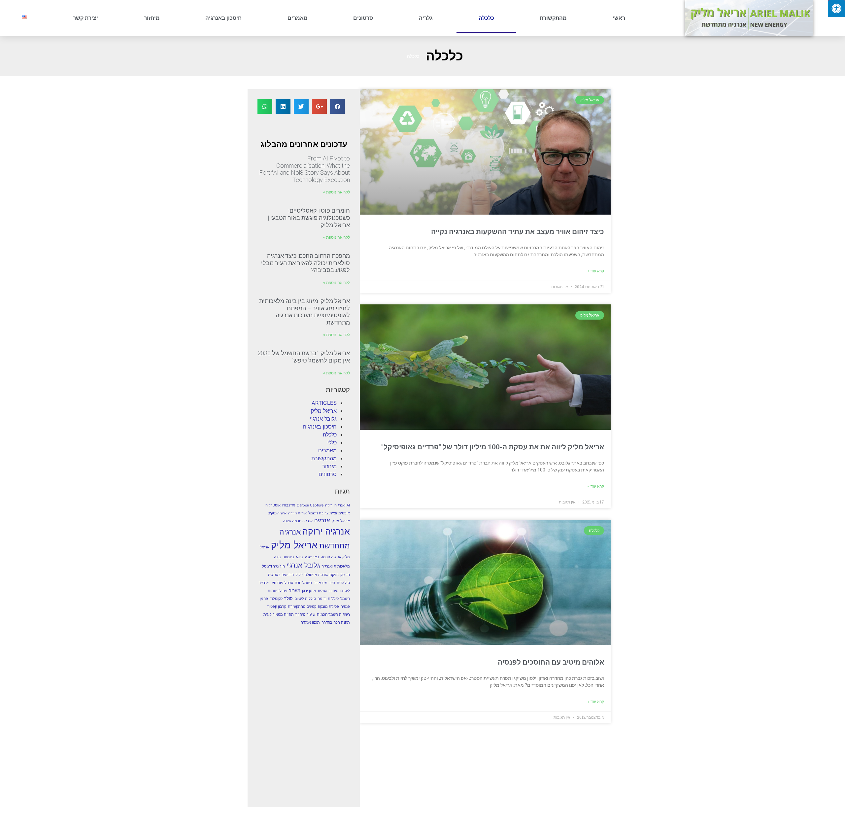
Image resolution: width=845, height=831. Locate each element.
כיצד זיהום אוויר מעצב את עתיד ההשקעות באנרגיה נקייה (517, 232)
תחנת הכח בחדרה (335, 622)
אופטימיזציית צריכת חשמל (329, 513)
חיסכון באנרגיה (223, 18)
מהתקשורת (553, 18)
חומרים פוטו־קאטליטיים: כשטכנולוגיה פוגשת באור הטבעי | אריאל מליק (309, 217)
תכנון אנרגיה (310, 622)
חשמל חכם (303, 583)
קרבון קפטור (276, 607)
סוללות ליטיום (305, 599)
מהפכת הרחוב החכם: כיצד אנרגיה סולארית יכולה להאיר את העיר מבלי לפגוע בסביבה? (305, 262)
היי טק (345, 575)
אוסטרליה (273, 505)
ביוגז (299, 557)
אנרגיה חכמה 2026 (298, 521)
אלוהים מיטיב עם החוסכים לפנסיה (551, 662)
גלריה (426, 18)
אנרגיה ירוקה (326, 531)
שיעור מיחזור (305, 614)
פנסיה (345, 607)
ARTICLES (324, 402)
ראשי (619, 18)
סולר (288, 598)
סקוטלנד (276, 599)
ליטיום (345, 591)
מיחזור (152, 18)
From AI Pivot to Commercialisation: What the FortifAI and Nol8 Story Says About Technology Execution (304, 169)
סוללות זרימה (328, 599)
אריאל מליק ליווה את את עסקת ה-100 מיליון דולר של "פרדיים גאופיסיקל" (492, 447)
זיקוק (299, 575)
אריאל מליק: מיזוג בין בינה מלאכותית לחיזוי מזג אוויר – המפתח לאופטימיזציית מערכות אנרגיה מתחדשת (304, 311)
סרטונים (363, 18)
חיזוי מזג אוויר (324, 583)
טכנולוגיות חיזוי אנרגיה (275, 583)
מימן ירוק (309, 591)
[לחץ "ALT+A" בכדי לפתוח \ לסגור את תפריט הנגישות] (836, 8)
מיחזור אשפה (328, 591)
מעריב (294, 590)
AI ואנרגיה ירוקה (337, 505)
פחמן (264, 599)
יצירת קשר (85, 18)
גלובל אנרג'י (323, 418)
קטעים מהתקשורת (302, 607)
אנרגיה (322, 520)
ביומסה (288, 557)
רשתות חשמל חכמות (333, 614)
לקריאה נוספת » (336, 192)
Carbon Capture (310, 505)
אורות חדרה (297, 513)
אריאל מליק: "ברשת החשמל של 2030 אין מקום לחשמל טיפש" (303, 357)
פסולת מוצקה (328, 607)
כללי (332, 442)
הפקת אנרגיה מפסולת (321, 575)
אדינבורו (288, 505)
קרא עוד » (596, 271)
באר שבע (312, 557)
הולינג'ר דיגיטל (273, 566)
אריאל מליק (324, 410)
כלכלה (486, 18)
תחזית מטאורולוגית (278, 614)
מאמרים (297, 18)
